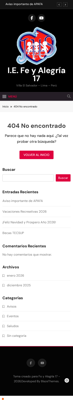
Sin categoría (16, 336)
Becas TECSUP (13, 233)
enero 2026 (15, 275)
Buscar (8, 169)
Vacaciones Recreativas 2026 (24, 211)
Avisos (11, 306)
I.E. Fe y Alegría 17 (36, 74)
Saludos (13, 326)
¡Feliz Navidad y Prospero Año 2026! (29, 222)
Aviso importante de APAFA (24, 4)
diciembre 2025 (19, 285)
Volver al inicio (36, 155)
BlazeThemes (50, 381)
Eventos (13, 316)
